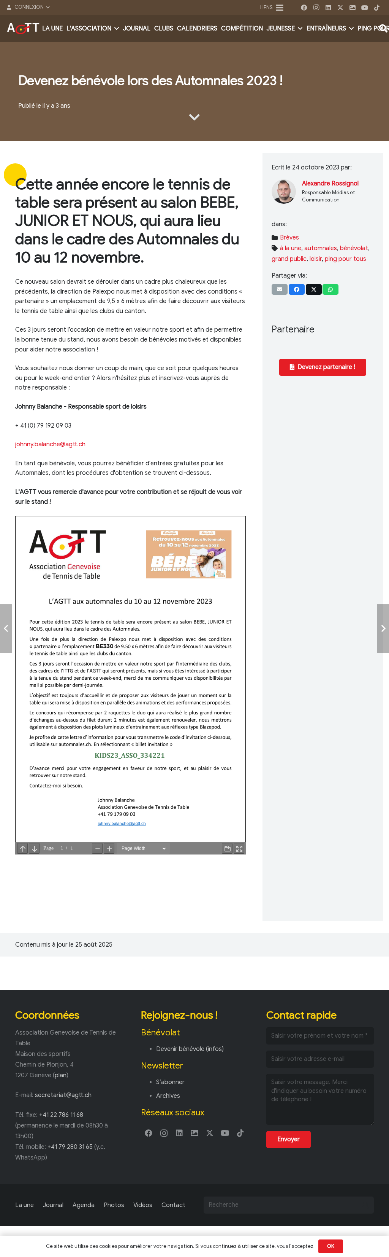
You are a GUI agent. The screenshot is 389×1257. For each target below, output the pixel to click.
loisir (316, 259)
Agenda (84, 1205)
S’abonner (170, 1082)
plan (60, 1075)
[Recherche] (365, 1205)
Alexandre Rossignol (330, 183)
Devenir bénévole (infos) (190, 1049)
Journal (53, 1205)
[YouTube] (365, 8)
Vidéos (142, 1205)
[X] (340, 8)
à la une (290, 248)
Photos (114, 1205)
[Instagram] (316, 8)
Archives (168, 1096)
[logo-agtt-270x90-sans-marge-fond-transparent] (23, 28)
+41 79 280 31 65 (70, 1147)
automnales (320, 248)
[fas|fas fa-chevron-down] (194, 117)
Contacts (174, 1205)
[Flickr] (352, 8)
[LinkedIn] (328, 8)
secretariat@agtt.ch (63, 1095)
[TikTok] (377, 8)
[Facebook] (304, 8)
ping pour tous (345, 259)
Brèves (289, 237)
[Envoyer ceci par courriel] (280, 289)
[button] (27, 8)
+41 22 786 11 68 (61, 1115)
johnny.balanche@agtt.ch (50, 444)
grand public (289, 259)
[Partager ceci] (297, 289)
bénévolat (354, 248)
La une (24, 1205)
